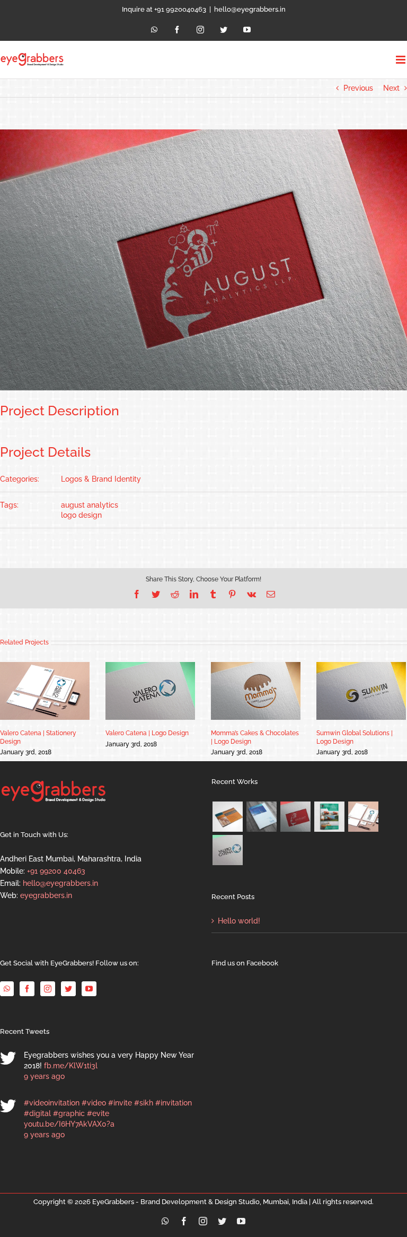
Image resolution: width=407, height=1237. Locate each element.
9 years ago (44, 1076)
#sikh (143, 1103)
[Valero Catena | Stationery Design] (363, 816)
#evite (98, 1113)
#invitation (173, 1103)
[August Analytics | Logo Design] (295, 816)
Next (391, 88)
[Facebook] (27, 988)
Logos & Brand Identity (101, 479)
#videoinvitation (51, 1103)
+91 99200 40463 (56, 871)
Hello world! (239, 921)
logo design (81, 515)
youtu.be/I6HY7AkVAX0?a (69, 1124)
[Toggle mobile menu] (401, 59)
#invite (120, 1103)
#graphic (69, 1113)
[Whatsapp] (7, 988)
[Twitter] (68, 988)
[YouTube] (89, 988)
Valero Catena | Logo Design (147, 733)
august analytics (89, 505)
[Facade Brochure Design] (261, 816)
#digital (37, 1113)
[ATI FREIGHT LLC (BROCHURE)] (329, 816)
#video (94, 1103)
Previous (358, 88)
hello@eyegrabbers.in (250, 9)
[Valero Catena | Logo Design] (227, 850)
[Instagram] (47, 988)
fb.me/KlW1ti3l (71, 1065)
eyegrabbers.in (46, 895)
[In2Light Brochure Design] (227, 816)
